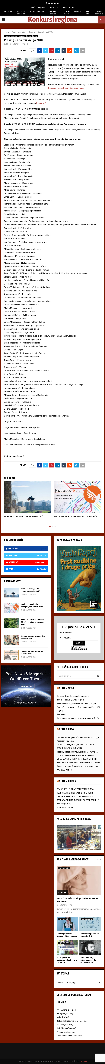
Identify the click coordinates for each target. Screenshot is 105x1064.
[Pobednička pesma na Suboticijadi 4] (90, 924)
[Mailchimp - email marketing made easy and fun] (79, 648)
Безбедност (62, 714)
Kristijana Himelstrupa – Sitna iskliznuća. (66, 88)
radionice (40, 12)
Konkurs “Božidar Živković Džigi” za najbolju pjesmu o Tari (32, 622)
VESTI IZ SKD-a (66, 688)
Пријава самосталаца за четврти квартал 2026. (78, 718)
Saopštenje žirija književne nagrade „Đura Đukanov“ (87, 960)
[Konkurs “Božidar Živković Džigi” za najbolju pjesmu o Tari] (11, 623)
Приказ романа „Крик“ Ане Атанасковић (33, 637)
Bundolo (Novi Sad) (65, 1025)
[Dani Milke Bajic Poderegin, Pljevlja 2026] (11, 655)
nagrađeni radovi (66, 12)
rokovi (32, 12)
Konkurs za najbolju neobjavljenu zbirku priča (75, 516)
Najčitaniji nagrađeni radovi (73, 859)
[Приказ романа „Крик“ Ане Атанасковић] (11, 640)
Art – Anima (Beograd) (66, 1010)
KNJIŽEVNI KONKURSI (21, 12)
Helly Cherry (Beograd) (66, 1028)
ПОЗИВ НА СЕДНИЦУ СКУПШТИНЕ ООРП (75, 793)
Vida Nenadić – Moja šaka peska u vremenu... (77, 900)
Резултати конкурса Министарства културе (76, 703)
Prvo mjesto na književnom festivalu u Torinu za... (67, 960)
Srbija (35, 36)
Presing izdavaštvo (99, 12)
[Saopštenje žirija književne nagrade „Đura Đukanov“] (90, 947)
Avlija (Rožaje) (63, 1017)
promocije (22, 36)
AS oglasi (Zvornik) (65, 1013)
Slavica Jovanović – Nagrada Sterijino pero (67, 935)
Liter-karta (87, 12)
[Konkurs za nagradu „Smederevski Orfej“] (11, 592)
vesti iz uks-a (67, 729)
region (29, 36)
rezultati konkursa (52, 12)
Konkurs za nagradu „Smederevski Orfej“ (23, 516)
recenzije (77, 12)
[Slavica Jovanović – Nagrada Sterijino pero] (67, 924)
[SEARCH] (98, 676)
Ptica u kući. (41, 103)
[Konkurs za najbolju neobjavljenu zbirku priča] (11, 608)
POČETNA (8, 12)
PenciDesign (82, 1061)
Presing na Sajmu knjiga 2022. (74, 818)
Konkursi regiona (52, 19)
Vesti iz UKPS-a (67, 781)
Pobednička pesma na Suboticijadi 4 (89, 935)
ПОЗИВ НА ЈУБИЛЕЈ (66, 807)
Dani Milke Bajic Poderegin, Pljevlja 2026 (33, 652)
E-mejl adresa (65, 632)
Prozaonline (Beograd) (66, 1032)
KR (7, 44)
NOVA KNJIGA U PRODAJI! (69, 539)
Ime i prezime (65, 638)
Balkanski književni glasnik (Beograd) (72, 1021)
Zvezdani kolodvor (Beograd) (69, 1036)
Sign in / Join (70, 7)
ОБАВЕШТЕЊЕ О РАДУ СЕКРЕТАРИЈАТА (75, 789)
